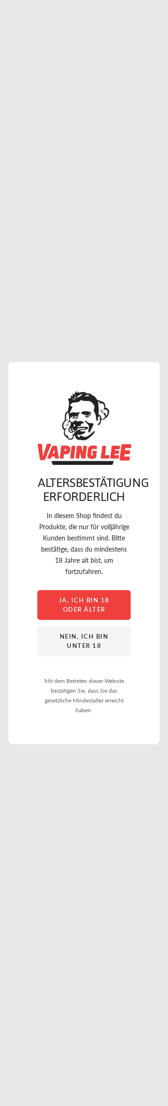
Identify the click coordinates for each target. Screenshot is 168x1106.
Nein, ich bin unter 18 (84, 641)
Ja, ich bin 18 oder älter (84, 604)
